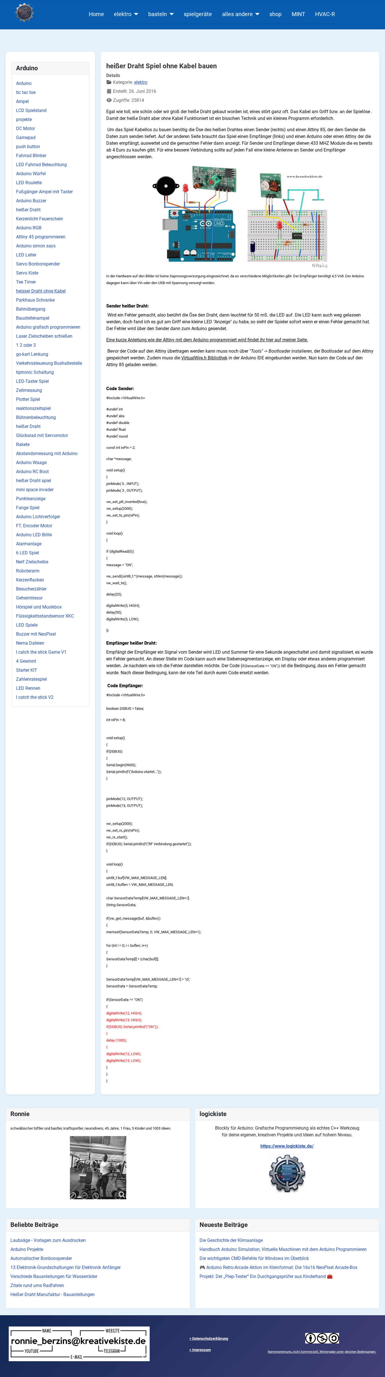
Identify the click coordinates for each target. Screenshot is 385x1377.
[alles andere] (256, 14)
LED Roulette (29, 182)
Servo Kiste (27, 273)
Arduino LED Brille (34, 534)
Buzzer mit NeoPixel (36, 634)
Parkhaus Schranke (35, 300)
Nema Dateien (30, 643)
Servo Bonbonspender (38, 264)
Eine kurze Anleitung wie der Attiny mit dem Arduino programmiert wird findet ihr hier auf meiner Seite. (207, 339)
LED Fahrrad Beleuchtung (41, 164)
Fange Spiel (27, 507)
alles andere (237, 14)
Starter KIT (26, 670)
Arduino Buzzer (31, 200)
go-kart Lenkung (32, 354)
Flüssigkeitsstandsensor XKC (45, 616)
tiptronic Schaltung (35, 372)
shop (275, 14)
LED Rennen (28, 688)
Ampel (22, 101)
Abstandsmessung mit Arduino (47, 453)
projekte (24, 119)
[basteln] (170, 14)
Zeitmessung (29, 390)
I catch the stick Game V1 (41, 652)
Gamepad (26, 137)
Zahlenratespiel (31, 679)
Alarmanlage (28, 543)
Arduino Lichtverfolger (38, 516)
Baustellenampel (32, 318)
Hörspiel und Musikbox (39, 607)
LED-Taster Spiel (32, 381)
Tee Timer (26, 282)
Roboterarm (27, 571)
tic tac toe (26, 92)
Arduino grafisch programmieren (48, 327)
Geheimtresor (29, 598)
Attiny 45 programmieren (40, 237)
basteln (157, 14)
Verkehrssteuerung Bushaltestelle (49, 363)
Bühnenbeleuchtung (36, 417)
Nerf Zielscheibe (32, 562)
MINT (298, 14)
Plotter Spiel (28, 399)
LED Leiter (26, 255)
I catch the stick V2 (35, 697)
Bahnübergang (30, 309)
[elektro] (134, 14)
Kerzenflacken (30, 580)
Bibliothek (204, 358)
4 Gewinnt (26, 661)
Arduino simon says (36, 246)
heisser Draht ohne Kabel (41, 291)
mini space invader (35, 489)
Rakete (23, 444)
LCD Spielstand (31, 110)
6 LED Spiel (27, 552)
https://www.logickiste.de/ (287, 1146)
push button (28, 146)
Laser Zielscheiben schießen (44, 336)
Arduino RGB (28, 227)
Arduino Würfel (31, 173)
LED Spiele (26, 625)
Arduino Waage (31, 462)
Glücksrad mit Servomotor (42, 435)
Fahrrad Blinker (31, 155)
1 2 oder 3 (26, 345)
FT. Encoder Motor (34, 525)
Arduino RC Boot (32, 471)
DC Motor (25, 128)
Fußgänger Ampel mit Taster (44, 191)
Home (96, 14)
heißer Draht (28, 209)
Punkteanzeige (30, 498)
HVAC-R (325, 14)
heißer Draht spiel (33, 480)
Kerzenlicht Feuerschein (39, 218)
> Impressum (200, 1350)
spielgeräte (198, 14)
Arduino (24, 83)
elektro (122, 14)
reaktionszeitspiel (33, 408)
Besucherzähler (31, 589)
